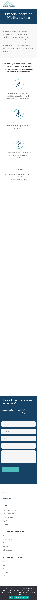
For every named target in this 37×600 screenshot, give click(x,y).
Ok (11, 597)
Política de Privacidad (21, 597)
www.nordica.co (8, 498)
